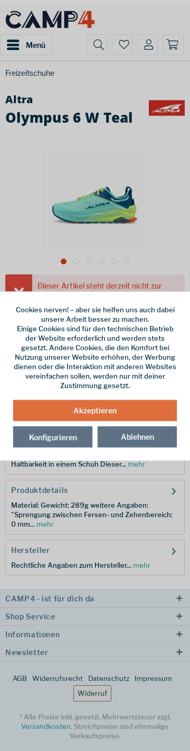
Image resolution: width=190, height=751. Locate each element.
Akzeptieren (95, 410)
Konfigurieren (53, 436)
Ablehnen (137, 436)
